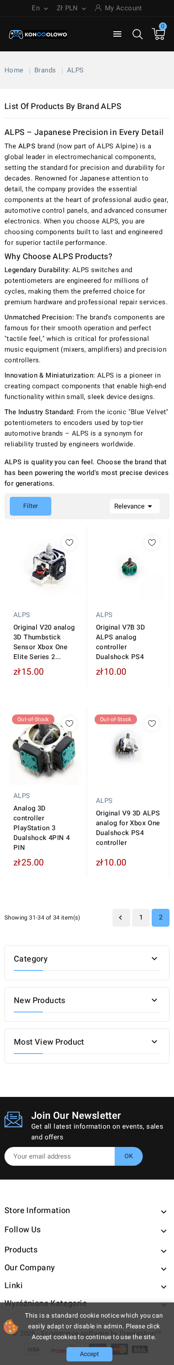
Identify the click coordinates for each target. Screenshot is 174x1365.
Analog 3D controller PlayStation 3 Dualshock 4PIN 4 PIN (41, 828)
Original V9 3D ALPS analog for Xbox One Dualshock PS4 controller (128, 828)
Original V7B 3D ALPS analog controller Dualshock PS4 (120, 642)
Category (31, 959)
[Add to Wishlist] (69, 542)
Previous (120, 917)
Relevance (134, 506)
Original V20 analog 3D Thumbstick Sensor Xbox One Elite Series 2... (44, 642)
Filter (24, 504)
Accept (89, 1354)
